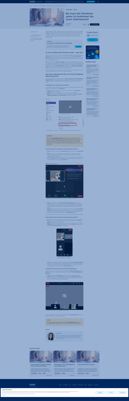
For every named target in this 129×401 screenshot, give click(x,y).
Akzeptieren (9, 393)
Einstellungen (61, 391)
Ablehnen (111, 392)
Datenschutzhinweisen (43, 392)
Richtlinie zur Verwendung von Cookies (29, 392)
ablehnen (66, 392)
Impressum (3, 395)
